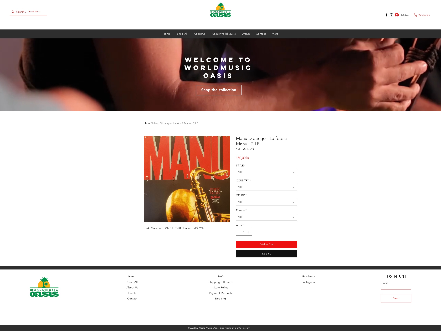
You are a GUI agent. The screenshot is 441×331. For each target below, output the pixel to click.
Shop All (132, 282)
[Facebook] (386, 15)
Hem (147, 123)
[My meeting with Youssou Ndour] (391, 15)
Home (132, 276)
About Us (132, 287)
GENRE (241, 195)
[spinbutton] (244, 232)
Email (384, 283)
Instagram (308, 282)
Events (132, 293)
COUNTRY (243, 180)
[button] (35, 11)
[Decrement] (239, 232)
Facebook (308, 276)
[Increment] (249, 232)
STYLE (240, 165)
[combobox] (266, 172)
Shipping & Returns (221, 282)
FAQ (220, 276)
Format (241, 210)
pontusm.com (242, 327)
